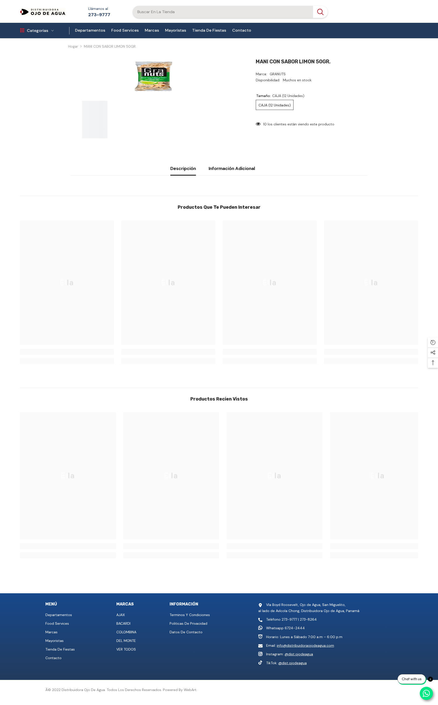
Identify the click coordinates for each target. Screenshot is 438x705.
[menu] (22, 31)
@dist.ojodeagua (299, 654)
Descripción (183, 168)
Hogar (73, 46)
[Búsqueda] (230, 12)
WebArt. (190, 690)
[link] (67, 352)
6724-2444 (295, 628)
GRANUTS (278, 74)
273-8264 (308, 619)
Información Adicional (232, 168)
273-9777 (99, 15)
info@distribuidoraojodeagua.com (305, 645)
